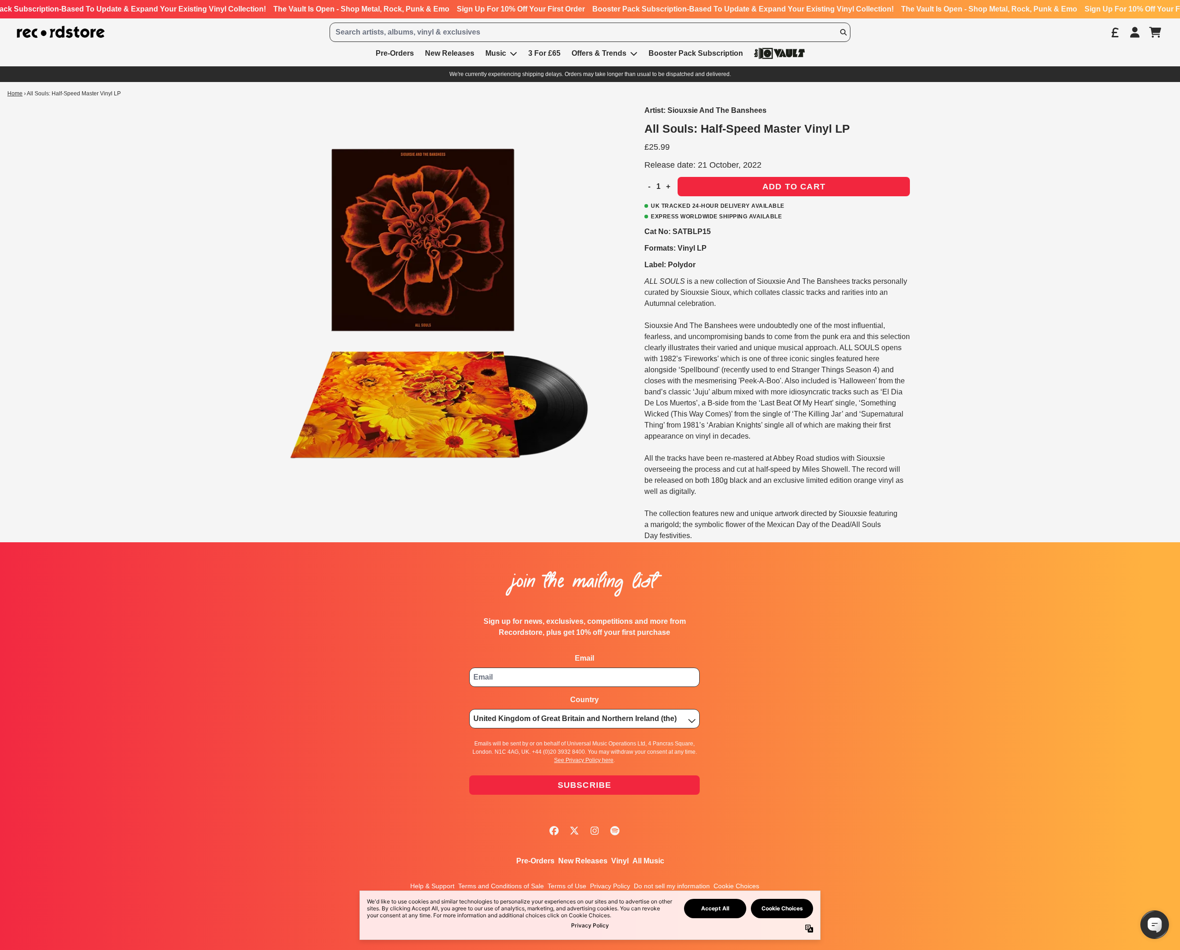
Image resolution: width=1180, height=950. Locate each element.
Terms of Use (567, 886)
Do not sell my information (672, 886)
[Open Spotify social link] (615, 831)
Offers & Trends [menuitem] (599, 53)
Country (584, 700)
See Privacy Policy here (584, 760)
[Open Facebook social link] (554, 831)
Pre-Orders (535, 861)
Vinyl (620, 861)
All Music (648, 861)
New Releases (583, 861)
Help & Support (432, 886)
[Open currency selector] (1114, 32)
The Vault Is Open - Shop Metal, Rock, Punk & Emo (361, 9)
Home (15, 93)
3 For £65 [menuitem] (544, 53)
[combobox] (590, 32)
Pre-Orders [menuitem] (395, 53)
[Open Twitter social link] (574, 831)
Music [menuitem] (495, 53)
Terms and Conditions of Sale (501, 886)
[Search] (843, 32)
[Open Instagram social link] (594, 831)
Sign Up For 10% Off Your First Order (521, 9)
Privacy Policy (610, 886)
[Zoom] (427, 303)
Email (584, 658)
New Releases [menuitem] (449, 53)
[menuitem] (779, 53)
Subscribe (585, 785)
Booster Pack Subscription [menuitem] (696, 53)
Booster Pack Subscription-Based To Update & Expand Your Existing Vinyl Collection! (743, 9)
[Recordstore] (61, 32)
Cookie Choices (736, 886)
